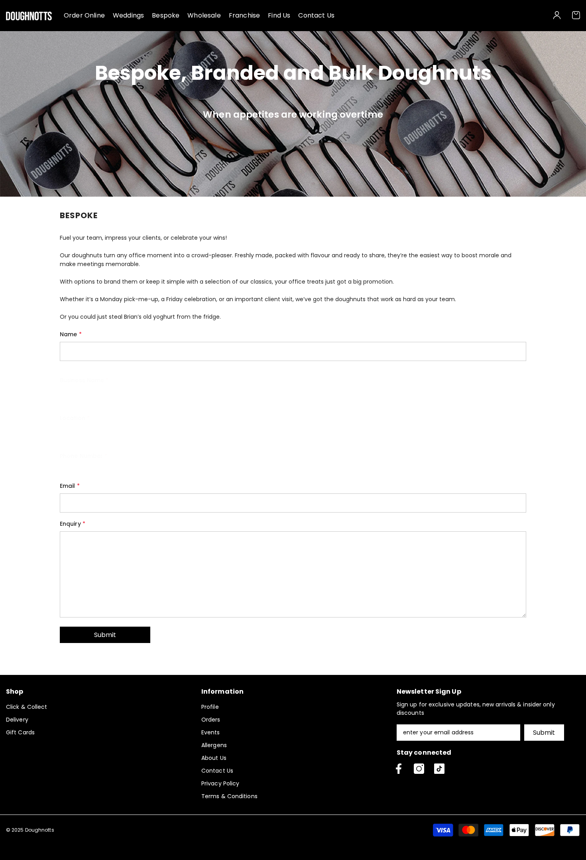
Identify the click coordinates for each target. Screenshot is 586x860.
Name (71, 334)
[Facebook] (398, 768)
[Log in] (557, 15)
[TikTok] (439, 768)
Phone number (83, 456)
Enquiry (72, 524)
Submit (544, 732)
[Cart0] (576, 15)
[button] (105, 635)
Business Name (84, 380)
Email (70, 486)
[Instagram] (419, 768)
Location (75, 418)
